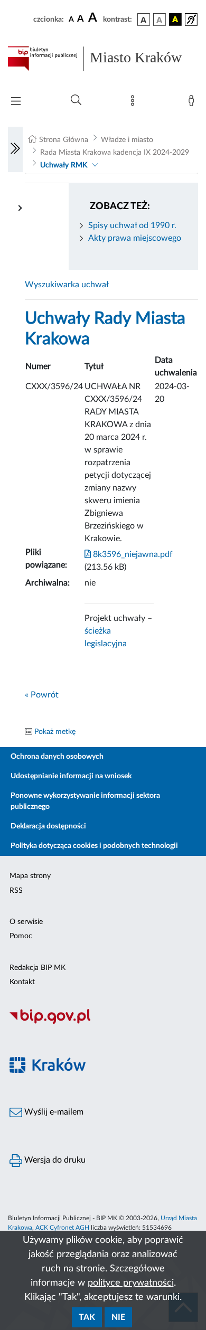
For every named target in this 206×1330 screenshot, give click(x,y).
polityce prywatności (131, 1283)
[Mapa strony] (134, 103)
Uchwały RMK (63, 165)
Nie (118, 1317)
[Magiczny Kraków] (103, 1071)
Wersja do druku (54, 1160)
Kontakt (22, 982)
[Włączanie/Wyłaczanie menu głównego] (16, 102)
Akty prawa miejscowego (134, 238)
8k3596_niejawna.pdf (132, 554)
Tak (87, 1317)
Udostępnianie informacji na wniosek (71, 776)
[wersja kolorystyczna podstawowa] (144, 19)
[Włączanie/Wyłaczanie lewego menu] (15, 149)
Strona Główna (63, 140)
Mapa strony (30, 876)
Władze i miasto (127, 140)
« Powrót (42, 695)
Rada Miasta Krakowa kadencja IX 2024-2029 (114, 152)
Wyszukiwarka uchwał (67, 284)
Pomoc (21, 936)
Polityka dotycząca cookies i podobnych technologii (94, 846)
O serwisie (26, 922)
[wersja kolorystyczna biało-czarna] (159, 19)
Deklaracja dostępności (48, 826)
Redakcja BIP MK (37, 967)
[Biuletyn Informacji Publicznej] (103, 1022)
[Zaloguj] (193, 103)
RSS (16, 890)
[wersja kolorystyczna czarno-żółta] (175, 19)
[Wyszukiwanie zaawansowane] (76, 100)
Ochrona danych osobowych (57, 756)
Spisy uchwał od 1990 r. (132, 225)
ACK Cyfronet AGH (62, 1227)
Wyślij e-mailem (52, 1112)
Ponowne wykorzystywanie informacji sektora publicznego (85, 801)
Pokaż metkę (55, 731)
